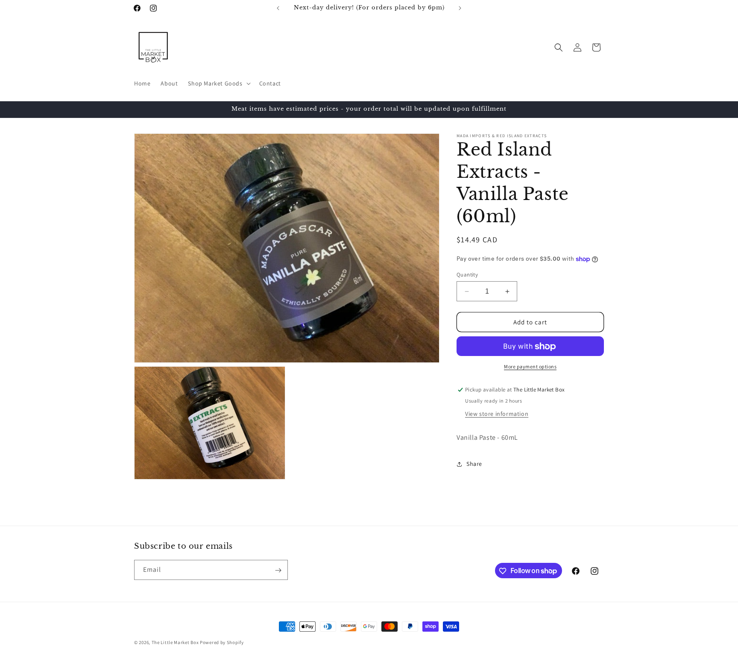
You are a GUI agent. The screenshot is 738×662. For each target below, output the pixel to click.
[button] (218, 83)
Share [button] (474, 464)
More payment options (530, 367)
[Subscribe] (278, 570)
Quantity (467, 274)
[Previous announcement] (278, 8)
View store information (496, 414)
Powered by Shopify (222, 642)
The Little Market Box (175, 642)
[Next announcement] (460, 8)
